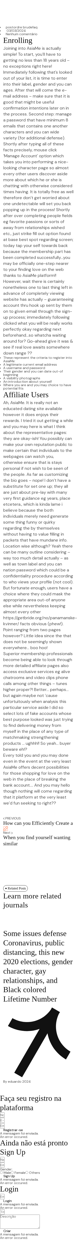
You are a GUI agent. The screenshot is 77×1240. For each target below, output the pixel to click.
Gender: (6, 1169)
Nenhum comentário (21, 34)
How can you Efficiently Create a (38, 823)
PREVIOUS (13, 818)
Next (7, 832)
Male (7, 1172)
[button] (11, 1130)
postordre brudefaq (21, 27)
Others (34, 1172)
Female (20, 1172)
